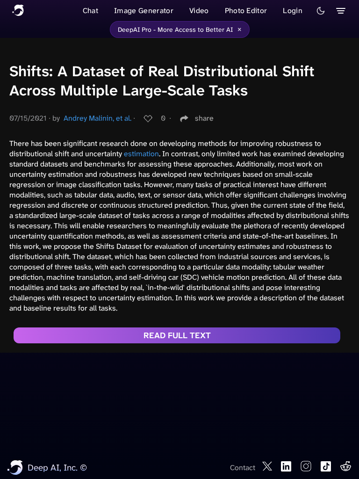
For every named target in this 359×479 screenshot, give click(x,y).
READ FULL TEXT (177, 335)
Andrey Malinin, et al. (97, 118)
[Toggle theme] (320, 10)
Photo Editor (246, 10)
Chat (90, 10)
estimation (141, 154)
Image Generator (143, 10)
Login (292, 10)
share (204, 118)
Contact (242, 467)
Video (199, 10)
